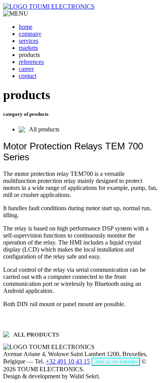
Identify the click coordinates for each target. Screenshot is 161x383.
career (26, 69)
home (25, 26)
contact (27, 76)
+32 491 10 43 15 (68, 361)
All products (44, 129)
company (30, 33)
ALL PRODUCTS (36, 335)
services (28, 40)
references (31, 62)
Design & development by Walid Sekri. (51, 376)
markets (28, 47)
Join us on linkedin (116, 362)
